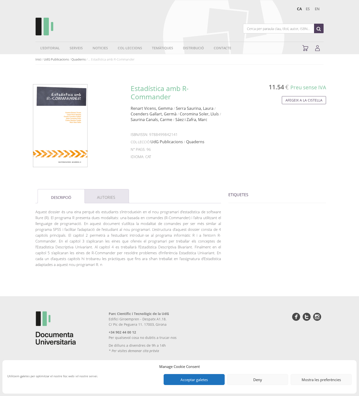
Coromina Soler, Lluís (199, 114)
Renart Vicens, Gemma (152, 108)
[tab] (61, 196)
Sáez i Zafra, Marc (191, 119)
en (317, 8)
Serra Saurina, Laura (194, 108)
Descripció (61, 197)
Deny (257, 379)
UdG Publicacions (56, 59)
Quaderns (78, 59)
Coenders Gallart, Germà (154, 114)
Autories (106, 197)
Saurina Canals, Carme (151, 119)
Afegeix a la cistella (303, 100)
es (308, 8)
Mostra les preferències (321, 379)
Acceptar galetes (194, 379)
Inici (38, 59)
